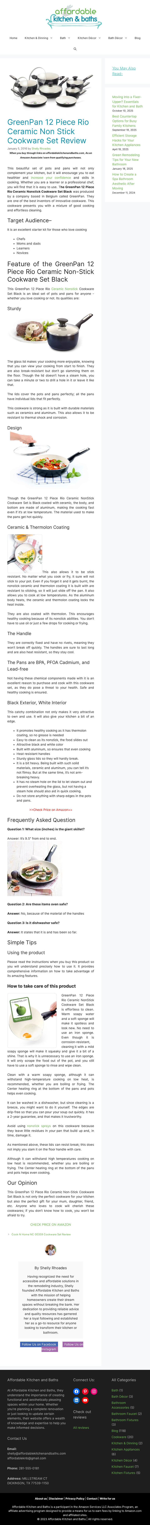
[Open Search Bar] (75, 49)
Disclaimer (56, 1498)
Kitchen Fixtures (123, 1473)
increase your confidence (51, 177)
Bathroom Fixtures (125, 1420)
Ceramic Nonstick (64, 289)
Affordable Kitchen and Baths (67, 1519)
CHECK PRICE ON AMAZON (50, 1224)
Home (13, 38)
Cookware (119, 1437)
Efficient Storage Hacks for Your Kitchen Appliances (126, 140)
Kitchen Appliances (126, 1449)
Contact (92, 1498)
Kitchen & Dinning (36, 38)
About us (41, 1498)
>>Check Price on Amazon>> (50, 810)
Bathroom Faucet (124, 1414)
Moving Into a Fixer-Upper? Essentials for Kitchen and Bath (127, 101)
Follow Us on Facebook (39, 1344)
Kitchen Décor (87, 38)
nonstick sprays (39, 1126)
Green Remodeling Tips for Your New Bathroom (126, 159)
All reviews (81, 1427)
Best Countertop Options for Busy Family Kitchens (124, 121)
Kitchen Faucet (123, 1466)
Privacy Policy (75, 1498)
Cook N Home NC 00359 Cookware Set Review (41, 1234)
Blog (137, 38)
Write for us (107, 1498)
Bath (63, 38)
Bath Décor (115, 38)
